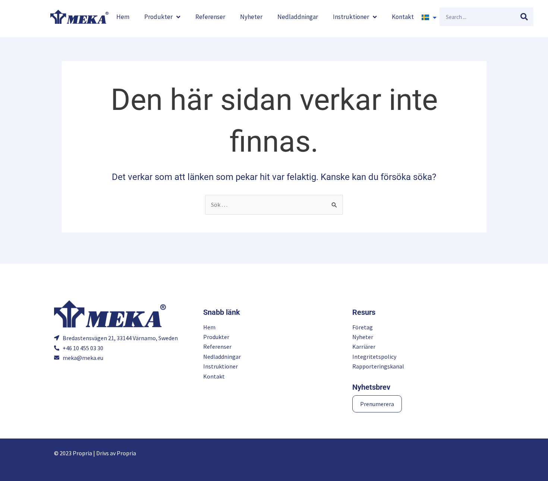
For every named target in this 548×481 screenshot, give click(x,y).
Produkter (158, 17)
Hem (122, 17)
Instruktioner (351, 17)
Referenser (210, 17)
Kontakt (403, 17)
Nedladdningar (297, 17)
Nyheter (251, 17)
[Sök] (524, 16)
